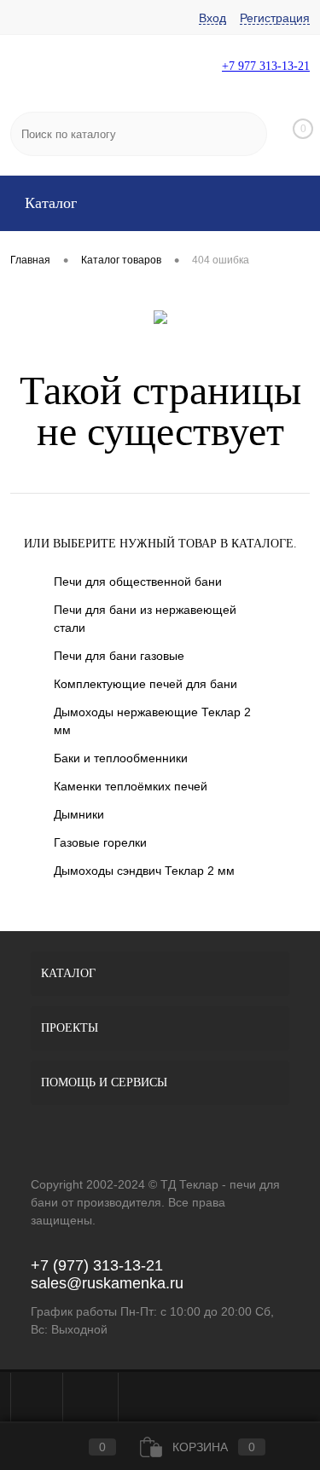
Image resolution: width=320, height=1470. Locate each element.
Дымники (79, 814)
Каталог (48, 202)
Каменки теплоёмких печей (130, 786)
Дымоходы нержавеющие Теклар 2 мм (152, 721)
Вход (212, 18)
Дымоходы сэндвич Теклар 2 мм (144, 870)
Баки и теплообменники (121, 758)
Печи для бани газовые (119, 656)
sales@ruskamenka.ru (107, 1283)
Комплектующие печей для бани (145, 684)
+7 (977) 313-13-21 (97, 1265)
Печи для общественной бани (138, 581)
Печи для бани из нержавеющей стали (145, 618)
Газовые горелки (100, 842)
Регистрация (275, 18)
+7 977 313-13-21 (266, 66)
